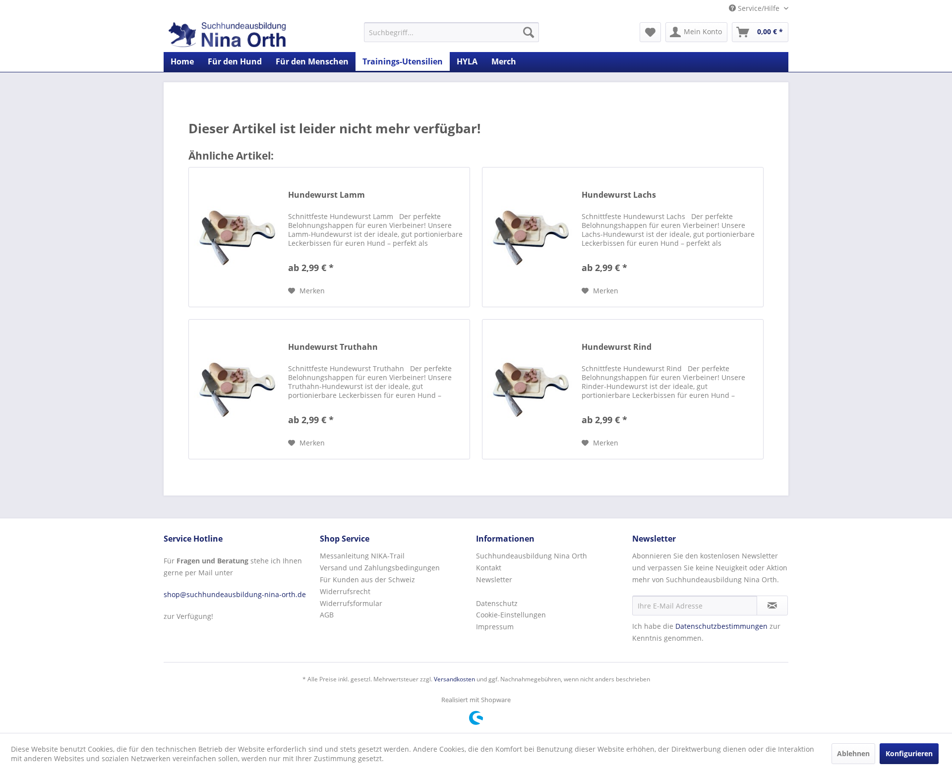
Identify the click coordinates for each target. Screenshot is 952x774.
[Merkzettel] (650, 32)
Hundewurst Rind (617, 347)
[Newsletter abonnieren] (772, 605)
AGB (327, 614)
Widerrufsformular (351, 603)
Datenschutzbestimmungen (721, 626)
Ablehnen (853, 753)
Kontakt (488, 567)
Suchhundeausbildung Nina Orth (531, 555)
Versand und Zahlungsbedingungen (380, 567)
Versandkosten (454, 679)
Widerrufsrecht (345, 591)
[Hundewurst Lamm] (236, 237)
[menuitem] (451, 32)
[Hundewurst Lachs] (529, 237)
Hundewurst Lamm (326, 195)
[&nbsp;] (551, 592)
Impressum (495, 626)
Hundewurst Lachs (619, 195)
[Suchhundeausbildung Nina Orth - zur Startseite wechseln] (227, 34)
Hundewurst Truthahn (333, 347)
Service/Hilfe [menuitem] (758, 8)
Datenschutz (497, 603)
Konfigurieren (909, 753)
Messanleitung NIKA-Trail (362, 555)
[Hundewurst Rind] (529, 389)
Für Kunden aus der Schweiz (367, 579)
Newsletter (494, 579)
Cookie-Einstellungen (511, 614)
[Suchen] (528, 32)
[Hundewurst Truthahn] (236, 389)
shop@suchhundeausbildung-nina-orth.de (235, 594)
